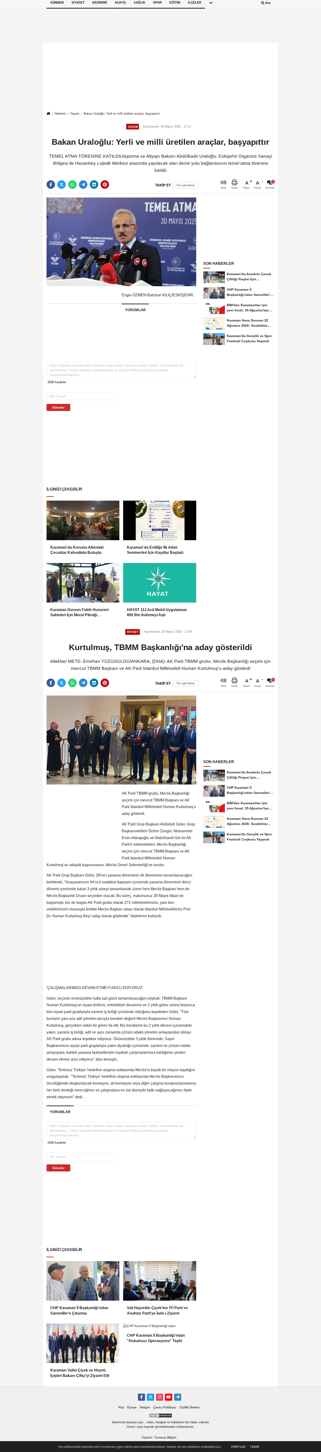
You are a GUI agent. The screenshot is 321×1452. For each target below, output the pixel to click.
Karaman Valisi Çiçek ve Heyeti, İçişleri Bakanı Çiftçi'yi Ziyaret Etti (79, 1372)
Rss (121, 1407)
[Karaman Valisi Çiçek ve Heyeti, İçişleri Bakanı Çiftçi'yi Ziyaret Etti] (83, 1343)
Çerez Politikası (164, 1407)
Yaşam (74, 113)
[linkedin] (94, 184)
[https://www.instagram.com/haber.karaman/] (159, 1397)
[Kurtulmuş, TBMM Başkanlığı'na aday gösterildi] (121, 740)
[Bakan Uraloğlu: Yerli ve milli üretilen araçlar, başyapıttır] (121, 241)
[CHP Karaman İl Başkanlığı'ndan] (159, 1325)
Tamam (254, 1446)
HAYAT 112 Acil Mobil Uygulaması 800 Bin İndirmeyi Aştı (157, 612)
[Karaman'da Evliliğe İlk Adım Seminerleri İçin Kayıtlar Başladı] (159, 520)
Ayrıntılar (238, 1446)
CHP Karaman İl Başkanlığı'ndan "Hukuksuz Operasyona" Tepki (156, 1338)
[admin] (177, 1397)
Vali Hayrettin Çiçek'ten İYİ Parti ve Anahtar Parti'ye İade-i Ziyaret (157, 1310)
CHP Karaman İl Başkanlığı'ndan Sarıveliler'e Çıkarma (79, 1310)
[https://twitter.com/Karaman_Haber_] (150, 1397)
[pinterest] (105, 184)
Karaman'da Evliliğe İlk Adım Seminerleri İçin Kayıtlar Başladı (155, 550)
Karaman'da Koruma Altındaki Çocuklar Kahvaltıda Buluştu (77, 550)
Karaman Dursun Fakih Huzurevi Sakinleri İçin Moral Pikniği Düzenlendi (79, 613)
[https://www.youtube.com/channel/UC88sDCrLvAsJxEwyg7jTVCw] (168, 1397)
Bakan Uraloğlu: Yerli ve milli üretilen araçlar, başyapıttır (122, 113)
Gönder (58, 407)
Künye (132, 1407)
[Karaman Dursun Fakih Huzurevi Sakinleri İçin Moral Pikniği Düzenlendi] (83, 583)
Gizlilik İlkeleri (190, 1407)
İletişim (145, 1407)
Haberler (60, 113)
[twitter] (61, 184)
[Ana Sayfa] (48, 114)
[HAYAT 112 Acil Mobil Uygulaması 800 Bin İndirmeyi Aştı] (159, 583)
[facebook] (51, 184)
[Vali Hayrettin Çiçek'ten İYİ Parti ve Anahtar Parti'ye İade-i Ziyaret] (159, 1281)
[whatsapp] (72, 184)
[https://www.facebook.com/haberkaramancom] (141, 1397)
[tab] (135, 310)
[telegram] (83, 184)
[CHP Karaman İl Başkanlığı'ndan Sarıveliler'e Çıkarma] (83, 1281)
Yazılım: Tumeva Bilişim (158, 1437)
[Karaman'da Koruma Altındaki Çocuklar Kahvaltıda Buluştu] (83, 520)
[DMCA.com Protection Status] (160, 1415)
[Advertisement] (160, 77)
